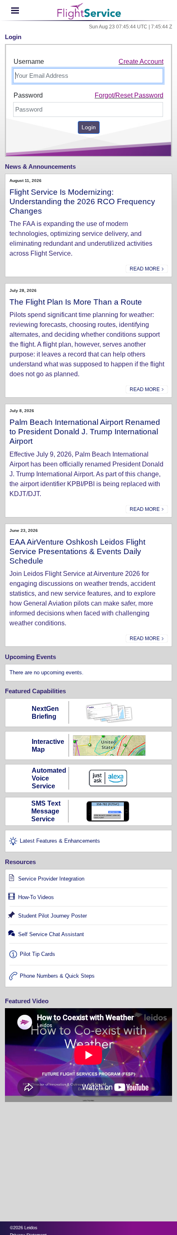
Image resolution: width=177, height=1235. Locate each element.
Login (89, 127)
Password (28, 95)
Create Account (141, 61)
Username (29, 61)
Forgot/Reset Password (129, 95)
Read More (145, 269)
